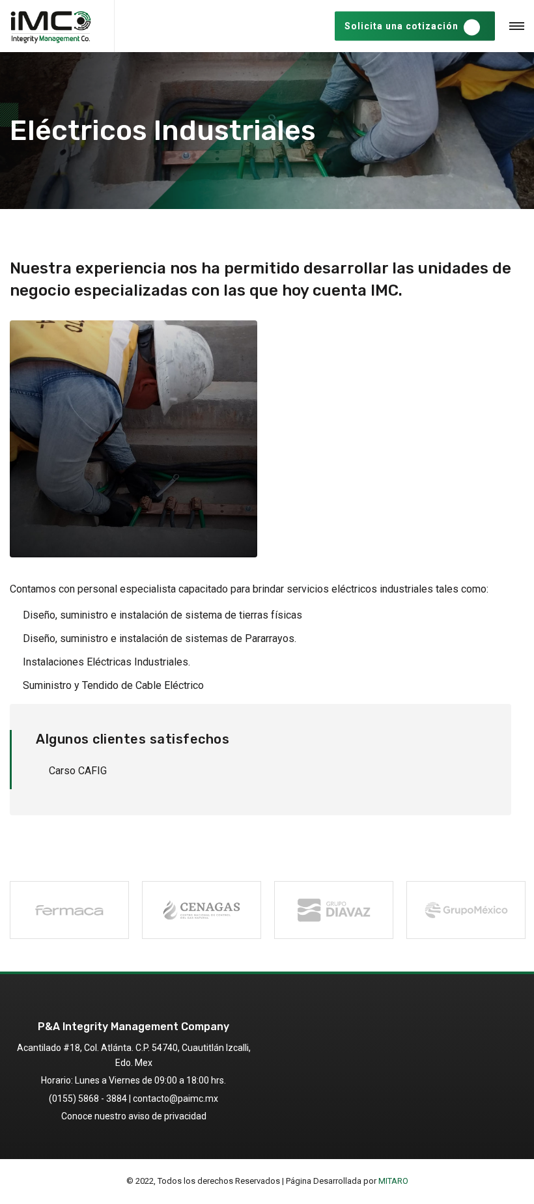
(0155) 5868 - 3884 (88, 1098)
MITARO (393, 1181)
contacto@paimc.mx (175, 1098)
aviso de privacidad (167, 1116)
